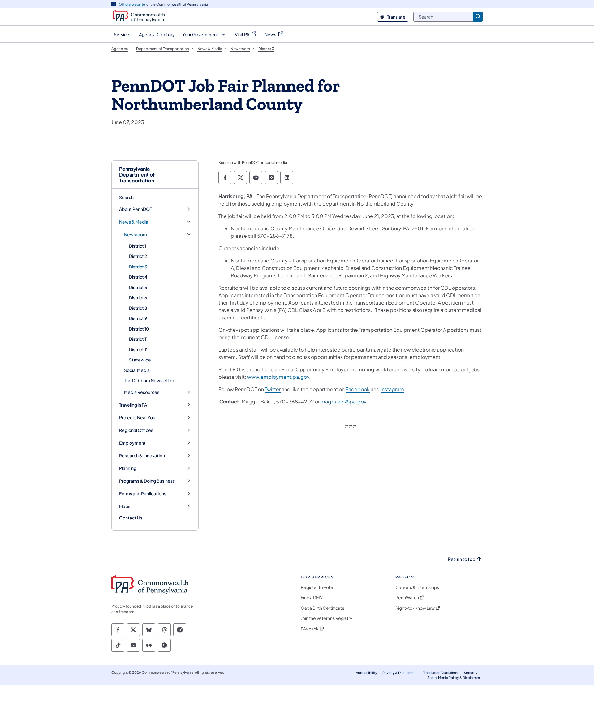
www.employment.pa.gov (278, 376)
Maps (124, 506)
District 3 (138, 266)
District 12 (138, 349)
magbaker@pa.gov (343, 401)
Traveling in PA (133, 405)
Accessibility (366, 673)
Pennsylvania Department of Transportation (137, 175)
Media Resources (141, 392)
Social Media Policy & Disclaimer (453, 678)
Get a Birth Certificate (323, 608)
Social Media (137, 370)
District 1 (137, 246)
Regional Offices (136, 430)
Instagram (392, 389)
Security (470, 673)
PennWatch (407, 597)
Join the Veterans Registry (326, 618)
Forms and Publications (142, 493)
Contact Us (130, 517)
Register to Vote (317, 587)
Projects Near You (137, 417)
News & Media (133, 221)
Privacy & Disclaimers (400, 673)
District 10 (139, 328)
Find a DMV (312, 597)
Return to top (461, 559)
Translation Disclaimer (440, 673)
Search (126, 197)
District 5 (138, 287)
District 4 (138, 277)
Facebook (358, 389)
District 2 (138, 256)
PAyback (310, 628)
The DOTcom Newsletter (149, 380)
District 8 (138, 308)
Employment (132, 443)
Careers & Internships (417, 587)
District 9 (138, 318)
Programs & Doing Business (147, 481)
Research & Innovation (142, 455)
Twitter (273, 389)
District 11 (138, 339)
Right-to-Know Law (415, 608)
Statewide (140, 359)
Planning (127, 468)
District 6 (138, 297)
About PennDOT (135, 209)
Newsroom (135, 234)
